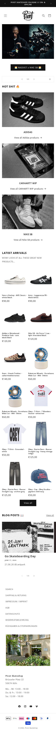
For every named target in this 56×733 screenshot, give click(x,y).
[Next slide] (34, 79)
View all (28, 503)
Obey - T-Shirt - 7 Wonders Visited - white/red (39, 412)
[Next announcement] (51, 4)
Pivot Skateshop (31, 728)
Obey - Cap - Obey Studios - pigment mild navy (39, 490)
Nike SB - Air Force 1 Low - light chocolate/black (39, 334)
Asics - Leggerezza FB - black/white (38, 296)
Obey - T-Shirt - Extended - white (13, 450)
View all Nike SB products (27, 239)
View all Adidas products (26, 137)
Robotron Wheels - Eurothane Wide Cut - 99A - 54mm (41, 374)
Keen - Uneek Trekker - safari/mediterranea (12, 374)
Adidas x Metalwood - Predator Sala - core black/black (11, 335)
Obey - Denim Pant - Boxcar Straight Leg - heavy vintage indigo (40, 451)
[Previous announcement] (5, 4)
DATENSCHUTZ (12, 614)
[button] (5, 16)
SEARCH (9, 589)
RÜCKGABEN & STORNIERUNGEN (21, 626)
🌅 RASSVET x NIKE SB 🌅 (28, 67)
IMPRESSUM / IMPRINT (16, 601)
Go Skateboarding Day (20, 556)
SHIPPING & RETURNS (16, 595)
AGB (7, 607)
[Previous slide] (22, 79)
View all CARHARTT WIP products (26, 188)
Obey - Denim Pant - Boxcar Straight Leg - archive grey (14, 490)
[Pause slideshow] (51, 79)
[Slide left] (22, 576)
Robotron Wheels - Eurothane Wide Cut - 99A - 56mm (14, 412)
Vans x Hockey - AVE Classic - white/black (14, 296)
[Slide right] (34, 576)
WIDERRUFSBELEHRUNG (17, 620)
